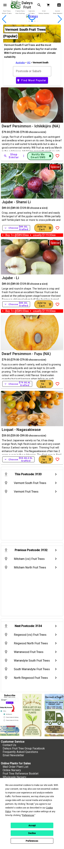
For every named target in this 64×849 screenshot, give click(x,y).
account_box (59, 5)
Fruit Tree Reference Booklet (20, 773)
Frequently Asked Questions (20, 752)
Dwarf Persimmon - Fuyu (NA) (26, 354)
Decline (32, 833)
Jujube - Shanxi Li (16, 202)
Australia (20, 62)
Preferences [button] (28, 815)
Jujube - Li (10, 278)
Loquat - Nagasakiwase (21, 429)
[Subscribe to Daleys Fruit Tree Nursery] (9, 708)
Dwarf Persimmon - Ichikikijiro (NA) (31, 126)
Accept (32, 825)
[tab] (7, 12)
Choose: (16, 228)
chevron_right (56, 474)
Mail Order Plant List (15, 766)
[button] (26, 21)
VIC (28, 62)
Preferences (32, 841)
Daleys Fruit (28, 5)
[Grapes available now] (32, 22)
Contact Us (9, 745)
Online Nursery (12, 770)
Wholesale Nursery (14, 777)
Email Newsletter (13, 755)
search (39, 5)
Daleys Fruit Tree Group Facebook (24, 748)
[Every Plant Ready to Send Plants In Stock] (32, 715)
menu (5, 5)
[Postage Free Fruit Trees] (9, 730)
